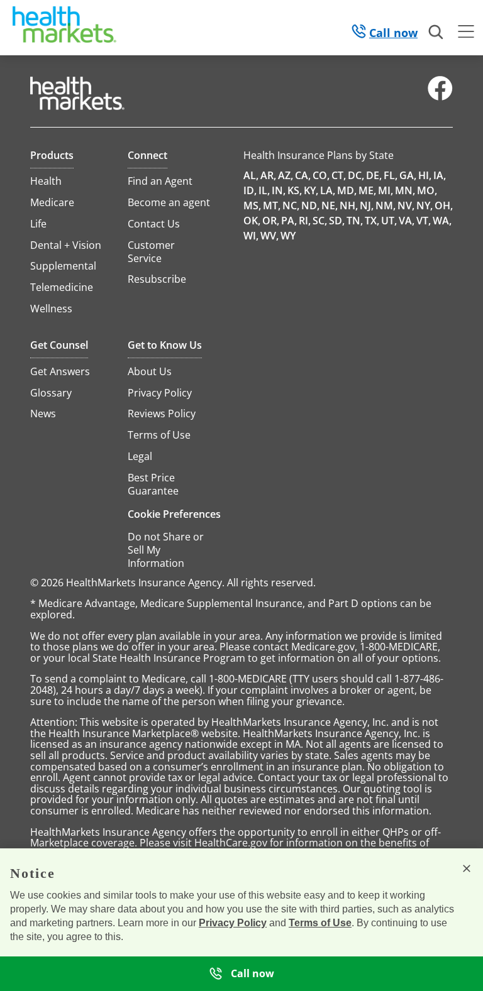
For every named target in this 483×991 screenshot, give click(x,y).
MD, (347, 190)
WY (288, 236)
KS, (294, 190)
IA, (439, 175)
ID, (250, 190)
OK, (251, 220)
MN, (405, 190)
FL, (390, 175)
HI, (424, 175)
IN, (279, 190)
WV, (269, 236)
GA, (407, 175)
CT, (338, 175)
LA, (327, 190)
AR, (268, 175)
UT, (389, 220)
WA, (442, 220)
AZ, (285, 175)
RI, (305, 220)
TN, (355, 220)
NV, (405, 205)
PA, (289, 220)
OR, (270, 220)
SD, (337, 220)
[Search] (436, 32)
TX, (372, 220)
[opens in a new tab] (440, 97)
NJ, (367, 205)
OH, (444, 205)
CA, (303, 175)
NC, (290, 205)
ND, (310, 205)
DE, (374, 175)
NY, (424, 205)
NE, (329, 205)
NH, (349, 205)
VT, (423, 220)
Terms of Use (320, 922)
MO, (427, 190)
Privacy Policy (233, 922)
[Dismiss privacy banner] (466, 868)
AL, (250, 175)
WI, (250, 236)
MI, (385, 190)
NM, (385, 205)
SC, (320, 220)
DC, (356, 175)
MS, (252, 205)
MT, (271, 205)
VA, (406, 220)
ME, (367, 190)
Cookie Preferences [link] (174, 514)
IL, (264, 190)
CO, (321, 175)
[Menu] (466, 33)
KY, (311, 190)
